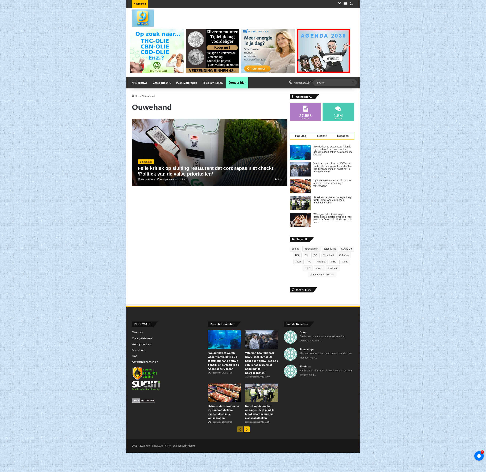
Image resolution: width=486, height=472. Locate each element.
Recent (322, 135)
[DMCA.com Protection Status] (167, 401)
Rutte (333, 261)
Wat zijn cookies (141, 344)
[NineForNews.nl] (140, 17)
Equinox (305, 366)
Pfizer (298, 261)
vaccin (319, 268)
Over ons (137, 332)
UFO (308, 268)
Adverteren (138, 350)
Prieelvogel (307, 349)
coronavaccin (311, 248)
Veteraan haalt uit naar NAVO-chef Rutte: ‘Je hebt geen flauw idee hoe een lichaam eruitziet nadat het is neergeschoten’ (332, 167)
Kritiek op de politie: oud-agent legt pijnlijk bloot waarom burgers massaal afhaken (332, 200)
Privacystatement (142, 338)
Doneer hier (237, 82)
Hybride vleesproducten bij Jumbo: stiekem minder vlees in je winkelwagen (332, 183)
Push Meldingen (186, 82)
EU (306, 255)
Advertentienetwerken (145, 361)
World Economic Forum (322, 274)
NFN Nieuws (140, 82)
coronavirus (330, 248)
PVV (309, 261)
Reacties (343, 135)
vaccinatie (333, 268)
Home (137, 96)
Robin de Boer (148, 179)
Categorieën (161, 82)
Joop (303, 332)
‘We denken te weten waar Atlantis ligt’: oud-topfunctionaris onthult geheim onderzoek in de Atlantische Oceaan (333, 150)
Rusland (321, 261)
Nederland (328, 255)
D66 (297, 255)
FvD (315, 255)
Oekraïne (344, 255)
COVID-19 (346, 248)
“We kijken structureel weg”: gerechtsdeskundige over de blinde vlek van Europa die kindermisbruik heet (332, 218)
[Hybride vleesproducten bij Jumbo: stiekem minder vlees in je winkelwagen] (300, 186)
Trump (345, 261)
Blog (134, 356)
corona (295, 248)
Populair (300, 135)
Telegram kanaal (212, 82)
